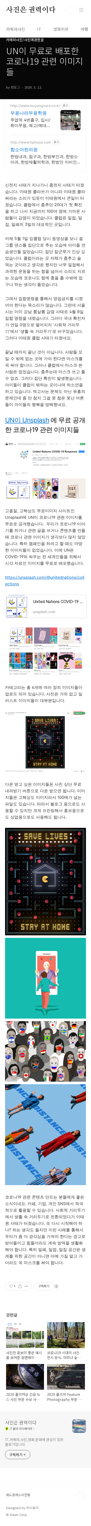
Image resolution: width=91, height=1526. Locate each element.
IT (39, 29)
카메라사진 (15, 29)
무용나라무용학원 (28, 113)
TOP (81, 1495)
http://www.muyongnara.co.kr (35, 105)
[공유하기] (20, 1286)
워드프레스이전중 (18, 1494)
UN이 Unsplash (27, 420)
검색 (70, 10)
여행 (84, 29)
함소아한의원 (24, 149)
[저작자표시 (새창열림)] (56, 1286)
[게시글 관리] (26, 1286)
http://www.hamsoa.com (30, 142)
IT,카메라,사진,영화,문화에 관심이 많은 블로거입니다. (34, 1442)
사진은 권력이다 (30, 10)
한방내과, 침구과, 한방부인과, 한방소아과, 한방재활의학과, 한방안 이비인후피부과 (44, 159)
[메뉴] (81, 10)
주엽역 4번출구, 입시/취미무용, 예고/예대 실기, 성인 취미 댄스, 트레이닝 (30, 122)
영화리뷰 (61, 29)
